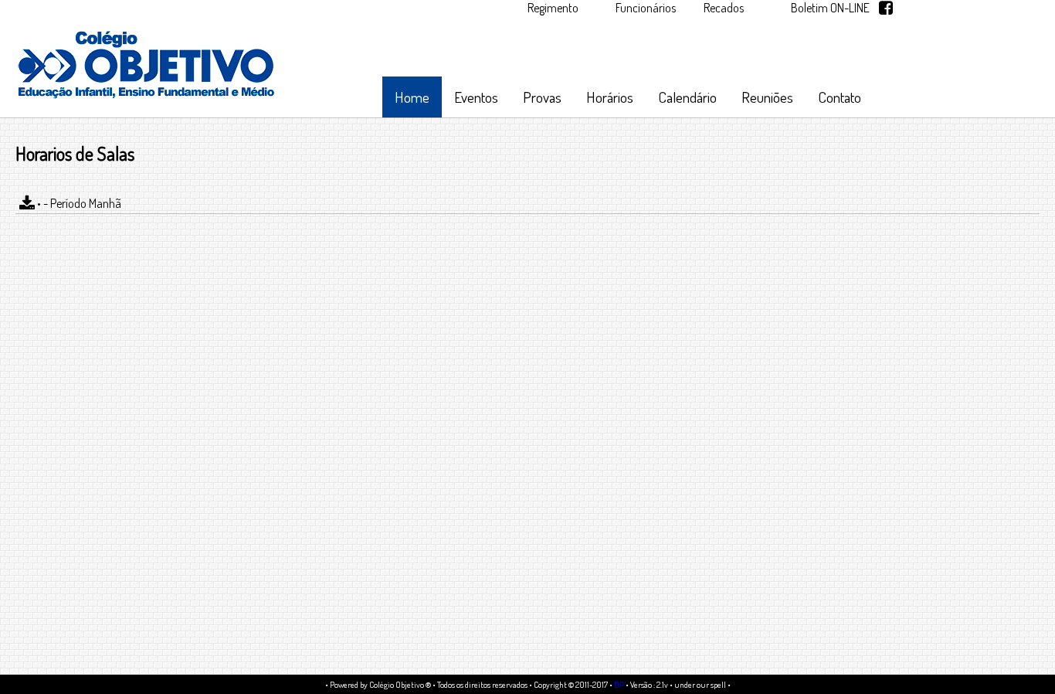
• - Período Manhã (78, 203)
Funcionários (646, 7)
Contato (839, 97)
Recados (724, 7)
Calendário (687, 97)
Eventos (476, 97)
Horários (609, 97)
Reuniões (767, 97)
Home (412, 97)
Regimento (553, 7)
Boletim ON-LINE (830, 7)
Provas (542, 97)
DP (619, 684)
